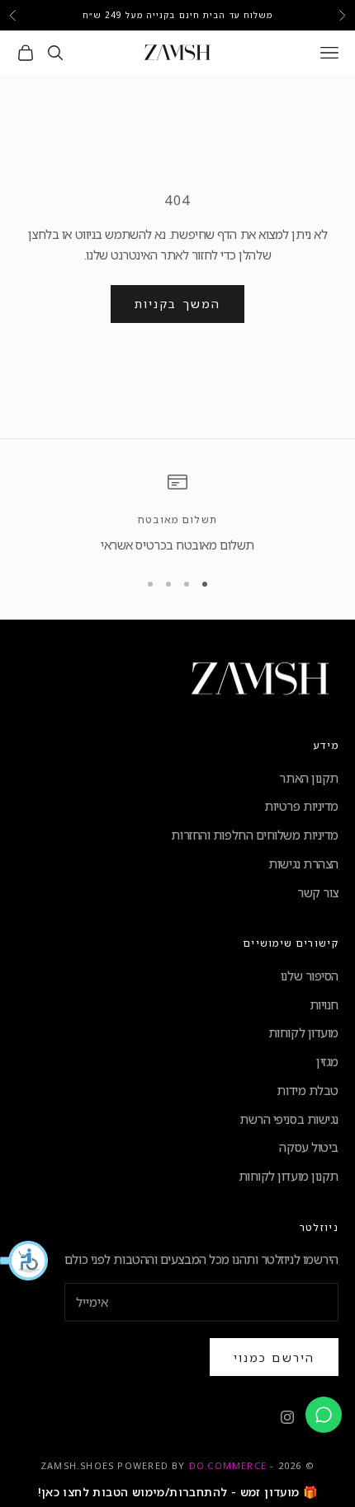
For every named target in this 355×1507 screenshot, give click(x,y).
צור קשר (317, 892)
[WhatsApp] (323, 1415)
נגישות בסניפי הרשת (288, 1119)
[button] (25, 1260)
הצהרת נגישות (303, 863)
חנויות (324, 1004)
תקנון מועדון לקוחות (288, 1176)
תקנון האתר (308, 778)
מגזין (327, 1061)
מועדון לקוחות (303, 1032)
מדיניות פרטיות (301, 806)
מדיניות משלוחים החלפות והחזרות (254, 834)
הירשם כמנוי (274, 1357)
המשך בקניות (177, 303)
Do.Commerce (228, 1465)
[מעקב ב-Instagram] (287, 1417)
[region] (177, 513)
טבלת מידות (307, 1090)
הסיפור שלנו (309, 975)
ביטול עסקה (308, 1147)
